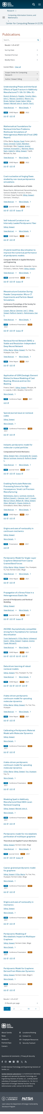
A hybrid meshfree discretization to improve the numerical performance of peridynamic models (20, 253)
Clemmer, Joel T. (22, 310)
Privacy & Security (28, 1056)
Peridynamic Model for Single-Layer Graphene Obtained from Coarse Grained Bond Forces (20, 561)
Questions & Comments (11, 1056)
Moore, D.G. (29, 98)
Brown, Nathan (9, 101)
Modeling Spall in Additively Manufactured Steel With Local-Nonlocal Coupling (18, 802)
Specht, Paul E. (28, 103)
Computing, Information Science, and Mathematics (22, 16)
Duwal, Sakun (21, 101)
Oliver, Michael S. (10, 503)
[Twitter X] (22, 1061)
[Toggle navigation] (4, 17)
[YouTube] (10, 1061)
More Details (24, 107)
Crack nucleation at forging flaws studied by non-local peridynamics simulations (19, 179)
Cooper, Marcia (9, 310)
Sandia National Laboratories (11, 1074)
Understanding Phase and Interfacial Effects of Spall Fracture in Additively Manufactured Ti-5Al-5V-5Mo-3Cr (20, 89)
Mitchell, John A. (16, 103)
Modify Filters (12, 60)
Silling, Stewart (21, 151)
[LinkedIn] (18, 1061)
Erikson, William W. (17, 501)
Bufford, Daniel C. (16, 313)
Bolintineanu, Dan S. (11, 496)
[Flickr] (14, 1061)
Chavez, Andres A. (23, 503)
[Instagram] (6, 1061)
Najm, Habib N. (9, 151)
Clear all (18, 67)
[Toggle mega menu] (39, 4)
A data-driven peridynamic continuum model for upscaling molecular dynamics (18, 698)
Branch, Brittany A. (11, 96)
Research (10, 11)
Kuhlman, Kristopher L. (12, 148)
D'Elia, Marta (8, 350)
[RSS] (26, 1061)
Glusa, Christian (10, 144)
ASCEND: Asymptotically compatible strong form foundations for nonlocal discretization (20, 632)
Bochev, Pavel (19, 141)
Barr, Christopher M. (23, 456)
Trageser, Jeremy (23, 146)
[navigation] (21, 1003)
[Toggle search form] (33, 4)
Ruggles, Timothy (24, 96)
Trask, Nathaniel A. (11, 638)
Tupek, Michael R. (10, 643)
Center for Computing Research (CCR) (24, 23)
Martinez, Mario (28, 148)
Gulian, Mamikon (22, 144)
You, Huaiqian (31, 771)
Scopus (18, 210)
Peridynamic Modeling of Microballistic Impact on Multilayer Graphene (19, 936)
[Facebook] (2, 1061)
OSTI (11, 116)
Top (37, 1112)
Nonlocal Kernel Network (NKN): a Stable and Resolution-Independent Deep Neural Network (20, 343)
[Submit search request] (38, 40)
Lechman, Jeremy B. (17, 458)
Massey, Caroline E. (17, 98)
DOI (5, 116)
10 (29, 1009)
